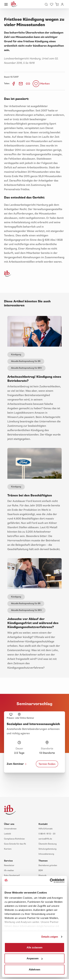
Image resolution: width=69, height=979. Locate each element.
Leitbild (7, 834)
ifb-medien (9, 870)
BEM (41, 870)
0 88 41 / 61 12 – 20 (47, 834)
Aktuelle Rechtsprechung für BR (26, 361)
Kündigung (16, 354)
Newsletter (9, 865)
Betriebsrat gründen (48, 865)
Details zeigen (49, 936)
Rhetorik (42, 875)
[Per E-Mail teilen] (21, 83)
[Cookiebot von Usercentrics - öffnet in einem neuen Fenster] (49, 881)
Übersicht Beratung (48, 844)
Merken (45, 83)
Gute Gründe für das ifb (15, 844)
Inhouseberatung (46, 854)
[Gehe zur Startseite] (14, 4)
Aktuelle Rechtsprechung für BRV (26, 368)
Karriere (7, 849)
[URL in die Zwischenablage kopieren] (28, 84)
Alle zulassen (34, 947)
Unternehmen (10, 829)
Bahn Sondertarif (12, 875)
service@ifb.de (45, 839)
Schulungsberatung (47, 849)
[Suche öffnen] (46, 4)
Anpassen (33, 958)
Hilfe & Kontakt (46, 829)
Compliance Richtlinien (14, 839)
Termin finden (47, 764)
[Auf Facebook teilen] (14, 83)
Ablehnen (34, 969)
